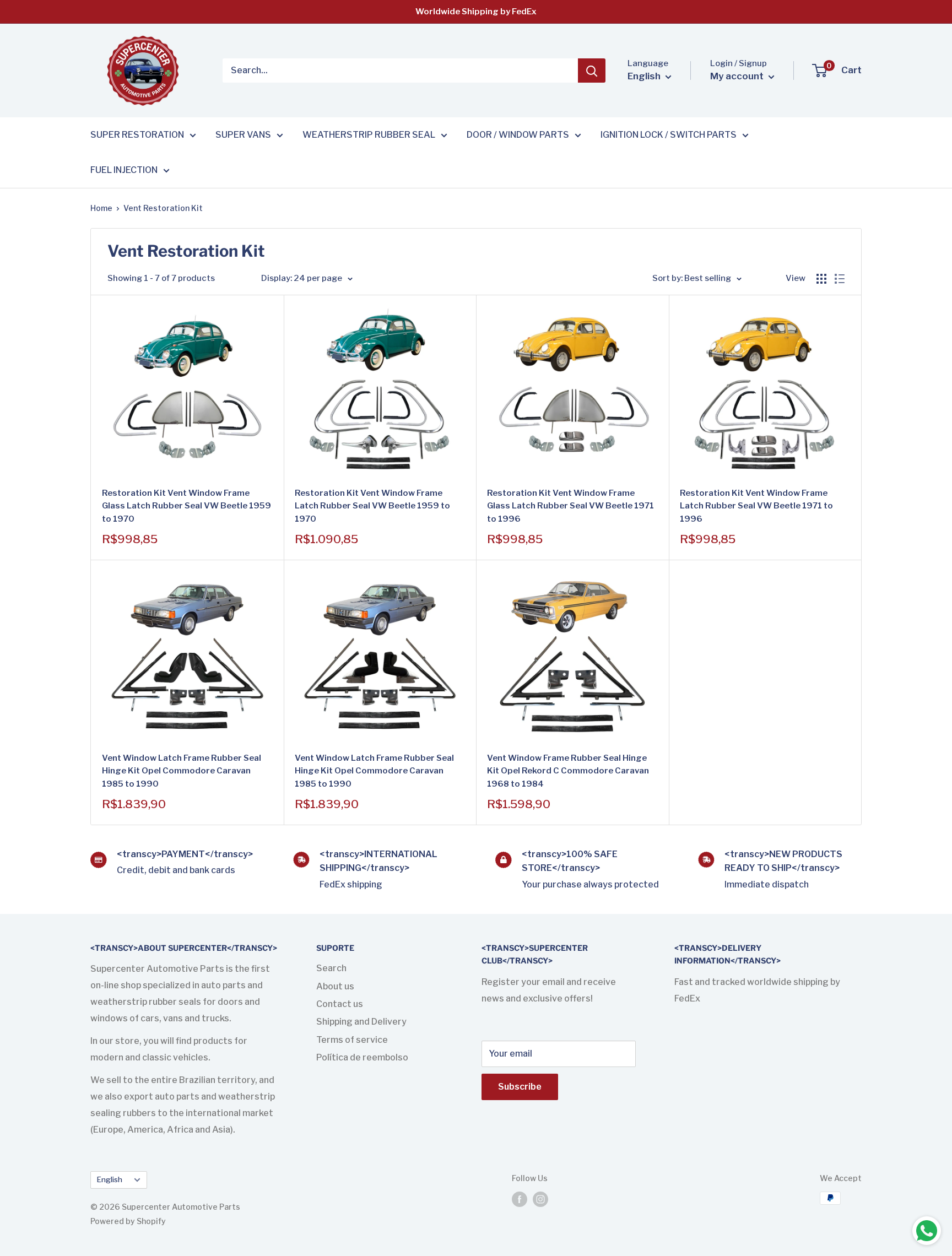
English (109, 1179)
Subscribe (520, 1086)
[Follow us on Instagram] (540, 1199)
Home (101, 208)
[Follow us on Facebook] (519, 1199)
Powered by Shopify (128, 1221)
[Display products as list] (840, 279)
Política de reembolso (362, 1057)
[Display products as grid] (821, 279)
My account (738, 76)
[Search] (591, 70)
